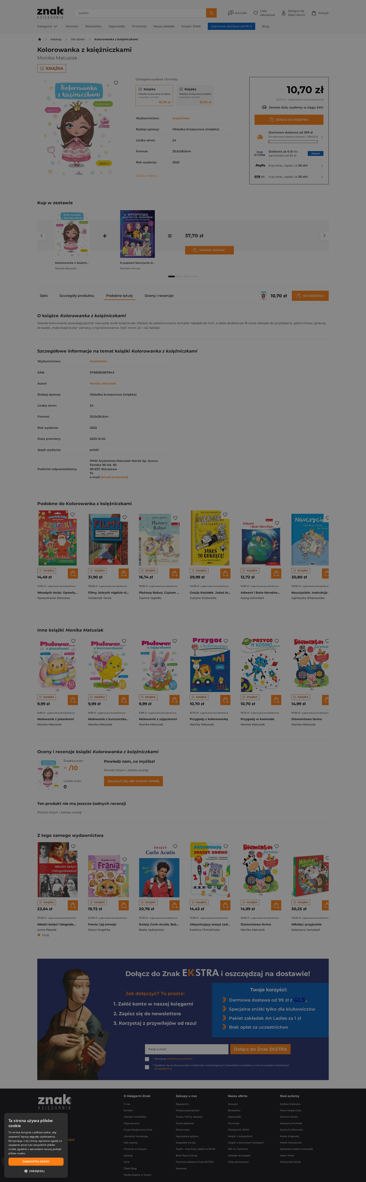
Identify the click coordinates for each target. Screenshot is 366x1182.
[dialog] (36, 1145)
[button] (36, 1171)
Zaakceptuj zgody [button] (36, 1161)
